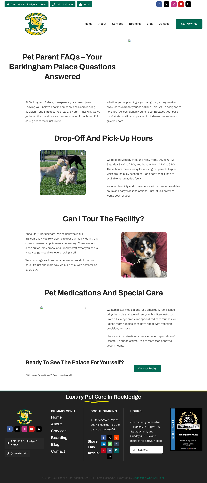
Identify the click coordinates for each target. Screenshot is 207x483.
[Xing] (116, 450)
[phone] (188, 4)
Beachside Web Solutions (149, 477)
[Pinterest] (103, 450)
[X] (110, 437)
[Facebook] (103, 437)
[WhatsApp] (110, 444)
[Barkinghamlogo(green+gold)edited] (36, 13)
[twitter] (166, 4)
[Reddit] (116, 437)
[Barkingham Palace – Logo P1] (24, 410)
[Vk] (110, 450)
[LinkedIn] (103, 444)
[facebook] (159, 4)
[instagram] (174, 4)
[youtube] (181, 4)
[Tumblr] (116, 444)
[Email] (110, 456)
